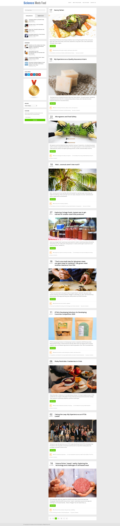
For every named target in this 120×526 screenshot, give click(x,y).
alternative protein (57, 50)
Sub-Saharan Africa (77, 352)
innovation (64, 303)
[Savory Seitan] (72, 26)
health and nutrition (57, 352)
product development (66, 352)
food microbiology (57, 155)
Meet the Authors (77, 2)
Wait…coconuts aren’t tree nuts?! (67, 164)
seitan (73, 50)
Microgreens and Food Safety (65, 117)
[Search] (26, 10)
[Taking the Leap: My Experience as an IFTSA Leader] (72, 431)
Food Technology (67, 306)
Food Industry (60, 110)
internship (59, 107)
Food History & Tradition (60, 52)
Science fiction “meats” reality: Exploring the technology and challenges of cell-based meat (72, 464)
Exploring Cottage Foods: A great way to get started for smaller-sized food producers (70, 213)
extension (61, 252)
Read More (52, 46)
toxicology (70, 405)
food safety (64, 155)
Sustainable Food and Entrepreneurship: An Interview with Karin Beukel (36, 52)
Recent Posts (41, 15)
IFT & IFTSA (91, 454)
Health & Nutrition (68, 52)
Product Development (80, 355)
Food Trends (73, 306)
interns (55, 107)
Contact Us (93, 2)
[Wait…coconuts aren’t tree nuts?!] (72, 180)
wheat (76, 50)
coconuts (56, 203)
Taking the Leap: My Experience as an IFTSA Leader (70, 415)
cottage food (56, 252)
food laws (65, 252)
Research (91, 155)
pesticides (66, 405)
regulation (68, 303)
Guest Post (78, 454)
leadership (59, 454)
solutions (71, 352)
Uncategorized (78, 206)
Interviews (63, 107)
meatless (65, 50)
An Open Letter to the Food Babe (36, 24)
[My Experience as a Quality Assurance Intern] (72, 79)
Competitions (52, 355)
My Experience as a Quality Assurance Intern (70, 59)
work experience (75, 107)
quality (66, 107)
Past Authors (86, 2)
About (69, 2)
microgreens (68, 155)
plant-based (70, 50)
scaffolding (73, 509)
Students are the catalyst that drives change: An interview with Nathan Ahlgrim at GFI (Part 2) (37, 46)
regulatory (66, 203)
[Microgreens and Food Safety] (72, 132)
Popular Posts (29, 15)
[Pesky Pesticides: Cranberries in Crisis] (72, 379)
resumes (69, 107)
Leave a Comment (80, 52)
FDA (59, 203)
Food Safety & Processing (77, 155)
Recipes (73, 52)
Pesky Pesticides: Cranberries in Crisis (68, 361)
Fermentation (52, 52)
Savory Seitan (59, 10)
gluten (62, 50)
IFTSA (55, 454)
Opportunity (63, 454)
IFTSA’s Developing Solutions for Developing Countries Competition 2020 (70, 313)
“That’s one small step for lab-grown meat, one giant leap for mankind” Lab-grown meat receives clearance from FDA (71, 263)
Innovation (77, 306)
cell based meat (57, 303)
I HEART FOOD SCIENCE (84, 454)
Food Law (57, 206)
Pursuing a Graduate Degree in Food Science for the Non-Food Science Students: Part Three (37, 64)
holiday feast (61, 405)
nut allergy (62, 203)
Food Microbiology (67, 110)
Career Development (54, 110)
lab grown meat (67, 509)
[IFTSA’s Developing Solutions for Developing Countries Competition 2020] (72, 328)
